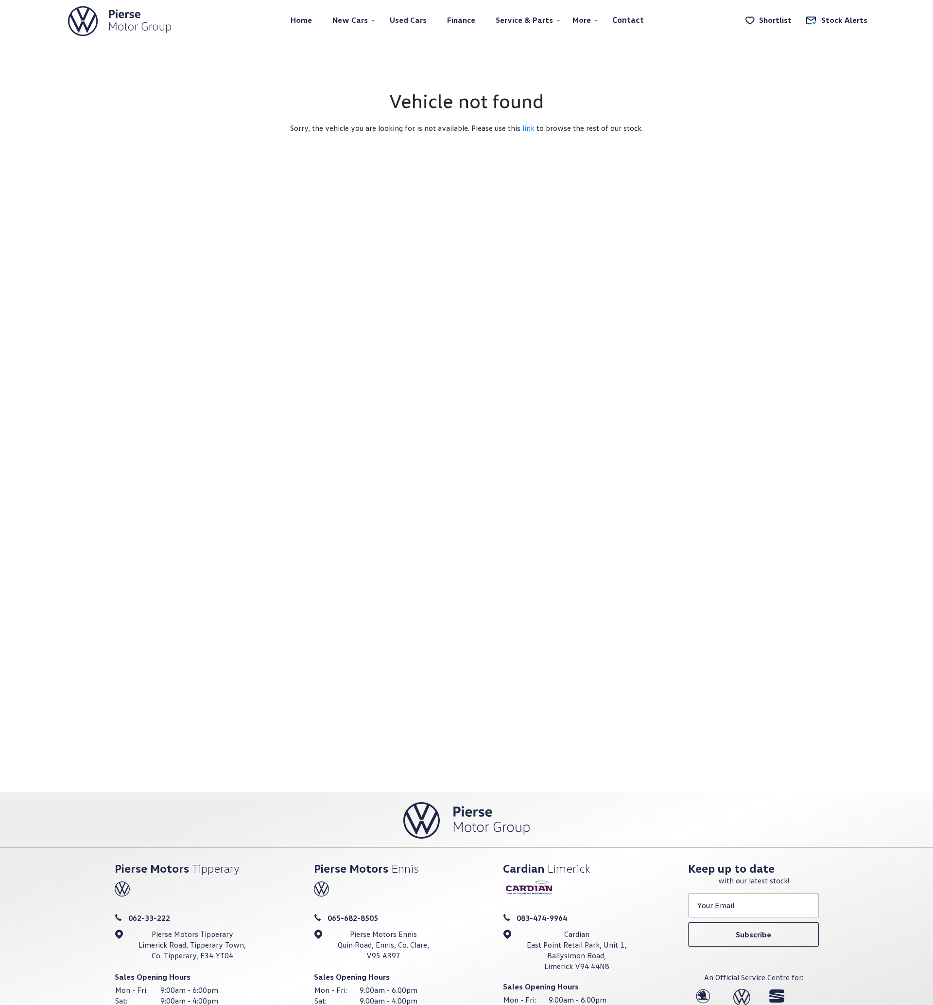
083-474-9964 (542, 918)
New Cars (350, 20)
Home (301, 20)
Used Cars (408, 20)
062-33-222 (149, 918)
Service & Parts (524, 20)
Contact (628, 20)
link (528, 128)
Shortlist (775, 20)
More (581, 20)
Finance (461, 20)
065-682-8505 (353, 918)
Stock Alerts (844, 20)
